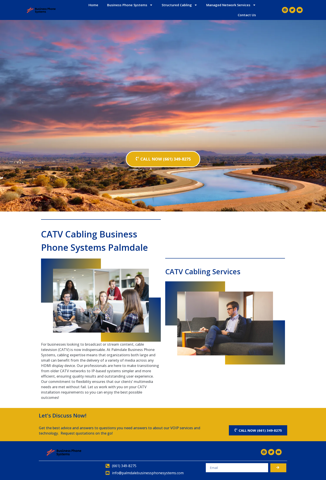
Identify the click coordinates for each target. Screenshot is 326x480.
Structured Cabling (177, 5)
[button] (163, 159)
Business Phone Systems (127, 5)
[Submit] (278, 467)
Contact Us (247, 15)
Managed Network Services (228, 5)
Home (93, 5)
